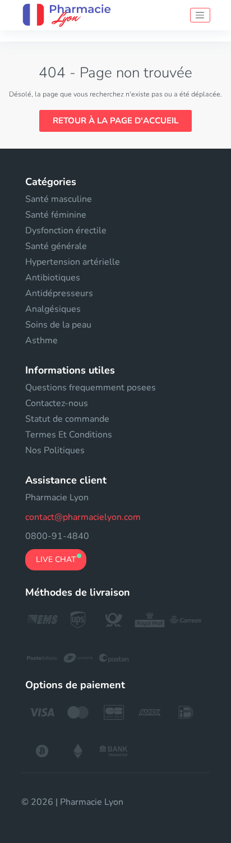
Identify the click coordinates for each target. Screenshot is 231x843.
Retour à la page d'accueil (115, 120)
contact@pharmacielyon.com (83, 517)
